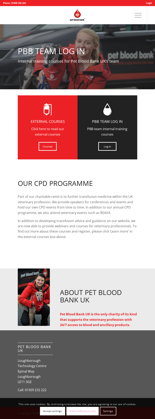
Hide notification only (82, 411)
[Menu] (136, 15)
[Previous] (3, 53)
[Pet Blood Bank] (77, 15)
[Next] (151, 53)
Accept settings (52, 411)
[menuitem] (148, 3)
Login (149, 2)
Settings (108, 411)
